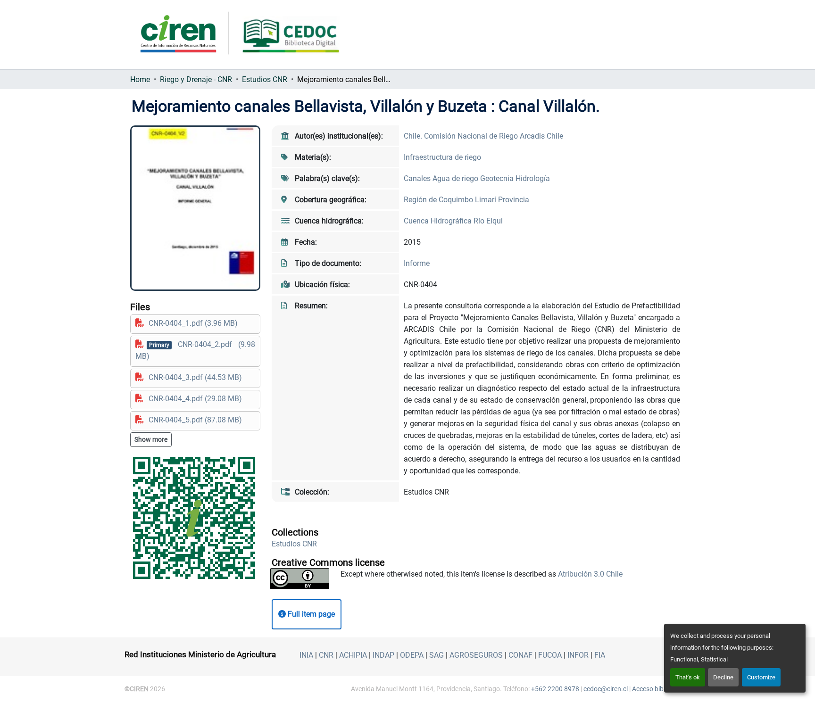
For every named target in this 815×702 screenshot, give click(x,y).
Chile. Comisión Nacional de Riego (462, 136)
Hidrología (533, 178)
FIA (599, 655)
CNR (326, 655)
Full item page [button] (310, 614)
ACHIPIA (353, 655)
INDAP (383, 655)
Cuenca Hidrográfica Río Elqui (453, 220)
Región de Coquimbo (439, 199)
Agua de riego (456, 178)
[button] (294, 543)
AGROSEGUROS (476, 655)
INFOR (578, 655)
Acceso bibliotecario (661, 689)
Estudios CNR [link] (264, 79)
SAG (436, 655)
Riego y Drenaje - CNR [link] (196, 79)
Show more (150, 439)
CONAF (520, 655)
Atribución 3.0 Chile (590, 574)
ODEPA (412, 655)
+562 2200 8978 (555, 689)
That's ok (687, 677)
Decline (723, 677)
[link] (195, 323)
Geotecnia (498, 178)
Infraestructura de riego (442, 157)
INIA (306, 655)
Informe (417, 263)
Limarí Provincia (502, 199)
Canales (418, 178)
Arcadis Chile (541, 136)
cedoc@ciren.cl (605, 689)
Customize (761, 677)
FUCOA (550, 655)
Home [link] (140, 79)
